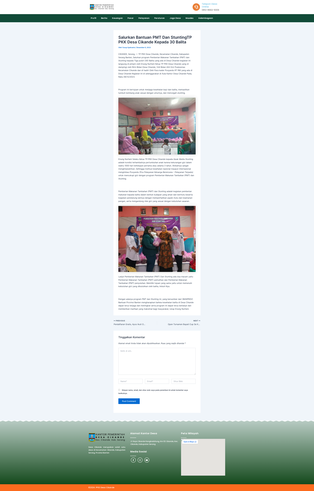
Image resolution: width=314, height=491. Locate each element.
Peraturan (159, 18)
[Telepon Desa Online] (196, 7)
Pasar (131, 18)
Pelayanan (143, 18)
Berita (104, 18)
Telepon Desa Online (209, 5)
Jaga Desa (175, 18)
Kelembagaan (205, 18)
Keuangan (117, 18)
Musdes (189, 18)
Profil (93, 18)
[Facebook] (133, 460)
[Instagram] (140, 460)
